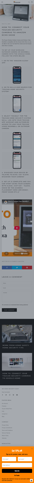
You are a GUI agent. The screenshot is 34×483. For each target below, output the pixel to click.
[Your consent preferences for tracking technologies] (31, 480)
